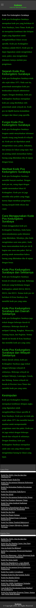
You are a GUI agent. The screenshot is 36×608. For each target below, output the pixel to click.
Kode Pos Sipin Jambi (9, 560)
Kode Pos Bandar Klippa (10, 578)
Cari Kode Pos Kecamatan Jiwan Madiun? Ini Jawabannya (17, 588)
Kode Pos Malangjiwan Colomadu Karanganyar (14, 518)
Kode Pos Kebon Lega (9, 580)
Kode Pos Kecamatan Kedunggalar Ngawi (16, 497)
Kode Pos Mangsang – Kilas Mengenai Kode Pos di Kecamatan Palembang (18, 556)
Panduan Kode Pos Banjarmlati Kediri (15, 575)
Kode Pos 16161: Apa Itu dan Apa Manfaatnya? (13, 476)
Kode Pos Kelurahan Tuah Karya (13, 491)
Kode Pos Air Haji (8, 512)
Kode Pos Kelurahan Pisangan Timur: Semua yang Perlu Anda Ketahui (18, 593)
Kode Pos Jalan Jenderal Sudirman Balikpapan (14, 504)
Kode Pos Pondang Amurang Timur (14, 500)
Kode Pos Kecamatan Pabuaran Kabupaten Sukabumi (17, 483)
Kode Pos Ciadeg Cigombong (12, 572)
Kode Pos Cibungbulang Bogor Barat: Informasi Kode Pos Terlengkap (15, 508)
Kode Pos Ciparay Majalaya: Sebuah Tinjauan (15, 526)
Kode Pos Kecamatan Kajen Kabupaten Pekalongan (15, 568)
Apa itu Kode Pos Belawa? (11, 548)
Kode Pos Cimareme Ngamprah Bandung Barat (16, 551)
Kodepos (18, 5)
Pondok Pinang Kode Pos (10, 480)
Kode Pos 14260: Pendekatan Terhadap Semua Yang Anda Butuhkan (15, 584)
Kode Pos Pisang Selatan (10, 515)
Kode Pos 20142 (7, 494)
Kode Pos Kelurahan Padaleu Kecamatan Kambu (16, 488)
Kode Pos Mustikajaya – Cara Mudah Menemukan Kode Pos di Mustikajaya (15, 563)
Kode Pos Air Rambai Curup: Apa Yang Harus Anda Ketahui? (16, 544)
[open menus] (2, 4)
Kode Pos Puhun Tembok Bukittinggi (15, 522)
